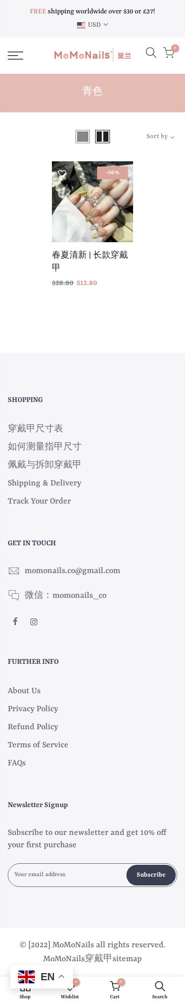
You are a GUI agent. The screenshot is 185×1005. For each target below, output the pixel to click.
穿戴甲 (99, 959)
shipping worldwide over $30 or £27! (92, 11)
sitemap (127, 959)
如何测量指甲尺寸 (45, 447)
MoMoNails (64, 959)
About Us (24, 691)
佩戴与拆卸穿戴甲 (45, 465)
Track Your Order (39, 501)
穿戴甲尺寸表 (35, 429)
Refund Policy (33, 727)
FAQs (17, 763)
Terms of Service (38, 745)
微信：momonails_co (65, 595)
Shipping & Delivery (44, 483)
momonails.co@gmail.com (72, 571)
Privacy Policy (33, 709)
